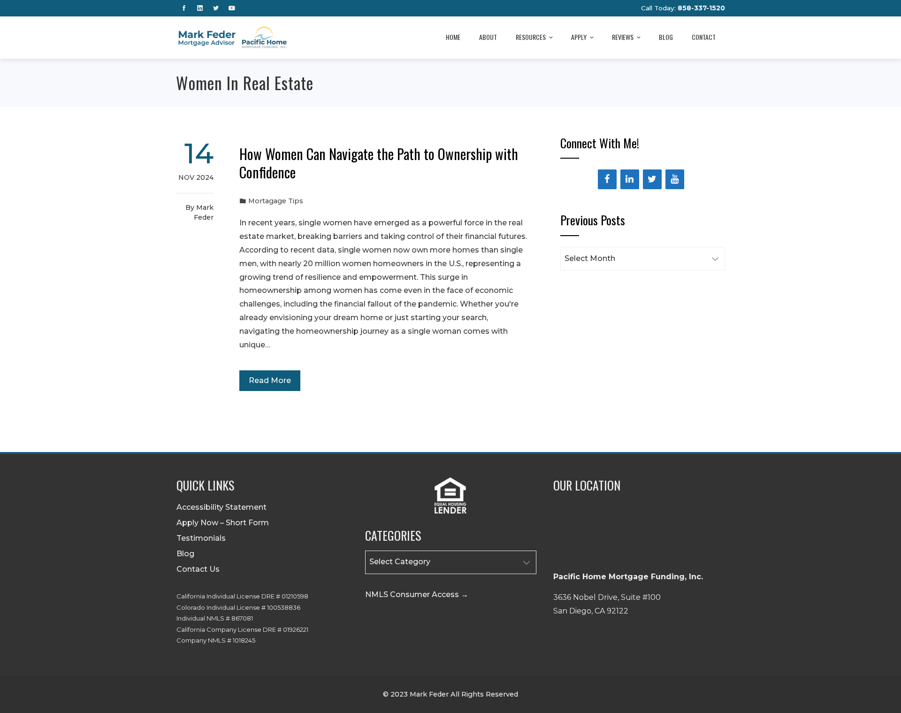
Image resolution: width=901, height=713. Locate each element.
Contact (704, 37)
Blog (666, 37)
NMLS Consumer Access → (416, 594)
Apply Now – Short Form (222, 522)
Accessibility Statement (221, 507)
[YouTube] (674, 179)
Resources (531, 37)
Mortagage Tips (275, 201)
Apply (579, 37)
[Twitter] (652, 179)
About (488, 37)
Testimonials (201, 538)
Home (453, 37)
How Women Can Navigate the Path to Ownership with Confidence (378, 163)
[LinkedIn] (629, 179)
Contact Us (198, 569)
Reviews (623, 37)
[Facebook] (607, 179)
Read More (270, 380)
